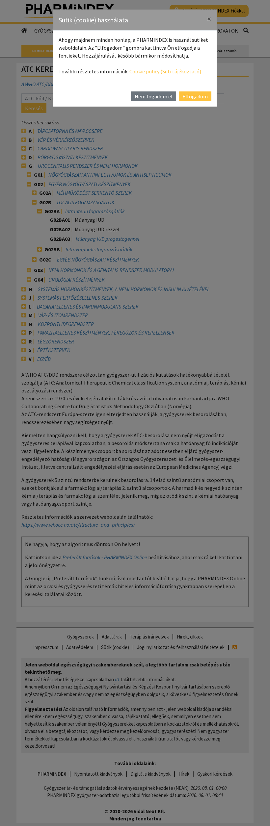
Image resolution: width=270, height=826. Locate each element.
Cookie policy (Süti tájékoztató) (165, 71)
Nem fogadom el (154, 96)
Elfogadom (195, 96)
